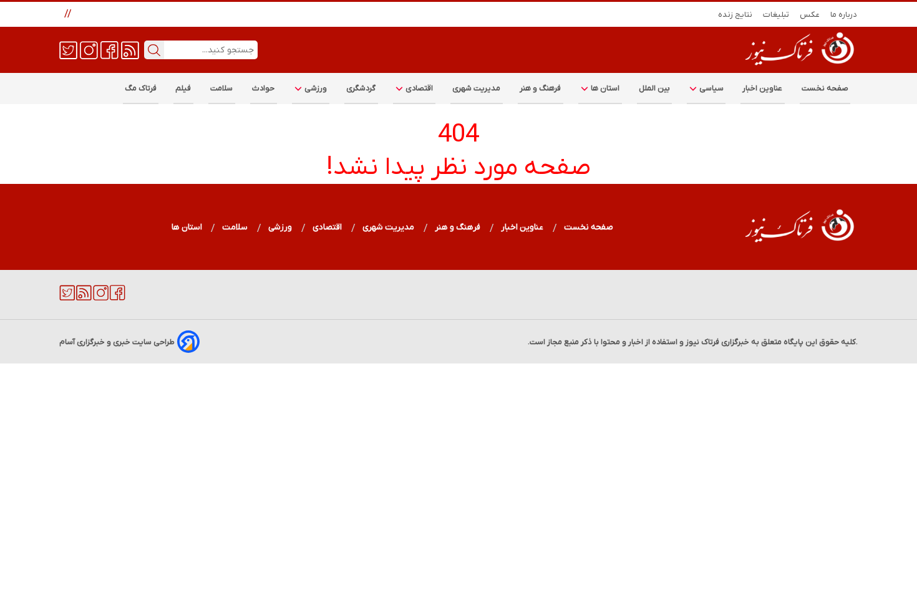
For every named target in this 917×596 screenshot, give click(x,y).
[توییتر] (68, 49)
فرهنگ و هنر (540, 88)
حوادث (263, 88)
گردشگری (361, 88)
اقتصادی (419, 88)
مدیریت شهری (476, 88)
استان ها (604, 88)
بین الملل (654, 88)
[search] (154, 50)
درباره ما (844, 14)
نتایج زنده (735, 14)
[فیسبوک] (109, 49)
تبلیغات (776, 14)
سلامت (221, 88)
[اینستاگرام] (89, 49)
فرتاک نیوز (702, 342)
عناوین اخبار (762, 88)
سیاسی (710, 88)
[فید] (130, 49)
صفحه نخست (825, 88)
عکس (810, 14)
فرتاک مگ (141, 88)
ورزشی (315, 88)
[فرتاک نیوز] (798, 66)
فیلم (183, 88)
